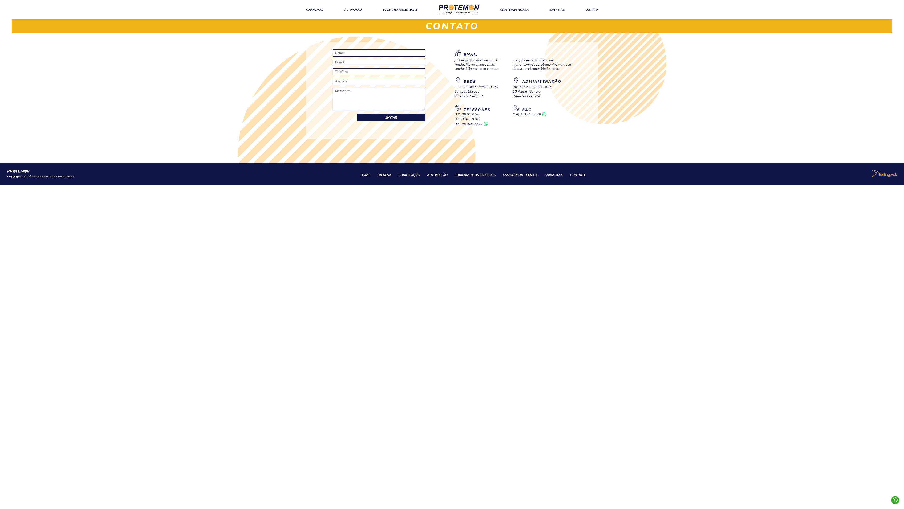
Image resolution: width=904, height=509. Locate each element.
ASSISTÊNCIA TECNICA (514, 10)
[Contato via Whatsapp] (895, 500)
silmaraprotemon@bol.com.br (536, 68)
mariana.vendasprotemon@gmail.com (542, 64)
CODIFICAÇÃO (315, 10)
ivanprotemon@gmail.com (533, 60)
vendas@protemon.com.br (475, 64)
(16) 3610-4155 (467, 114)
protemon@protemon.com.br (477, 60)
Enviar (391, 117)
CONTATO (591, 10)
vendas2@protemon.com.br (476, 68)
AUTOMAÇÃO (353, 10)
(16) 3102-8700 (467, 119)
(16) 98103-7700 (468, 124)
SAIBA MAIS (557, 10)
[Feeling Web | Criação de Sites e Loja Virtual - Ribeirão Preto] (884, 173)
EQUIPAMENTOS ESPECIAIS (400, 10)
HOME (365, 175)
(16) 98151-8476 (527, 114)
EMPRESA (384, 175)
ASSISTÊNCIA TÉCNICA (520, 175)
